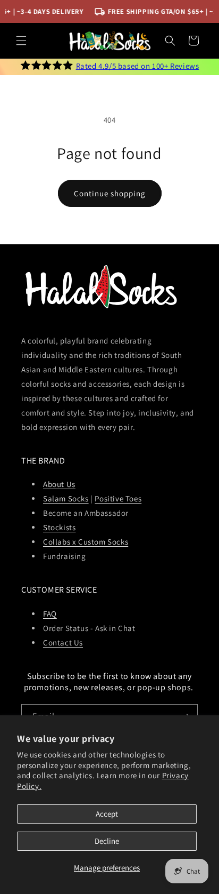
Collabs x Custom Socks (85, 542)
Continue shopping (110, 193)
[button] (21, 40)
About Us (59, 484)
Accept (107, 814)
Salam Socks (66, 498)
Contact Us (63, 642)
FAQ (50, 614)
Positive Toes (118, 498)
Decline (107, 841)
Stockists (59, 527)
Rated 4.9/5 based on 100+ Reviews (137, 66)
